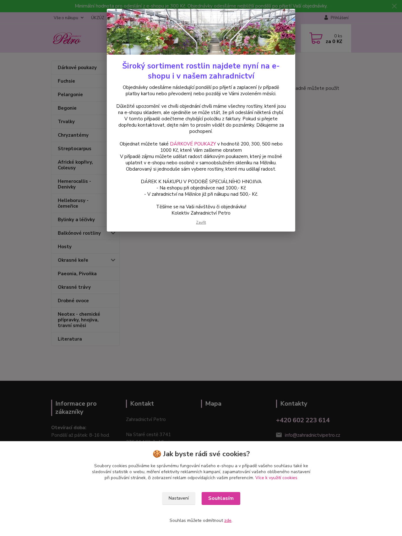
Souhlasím (221, 498)
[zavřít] (284, 18)
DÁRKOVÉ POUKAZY (193, 144)
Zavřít (201, 222)
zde (227, 520)
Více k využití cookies (276, 478)
